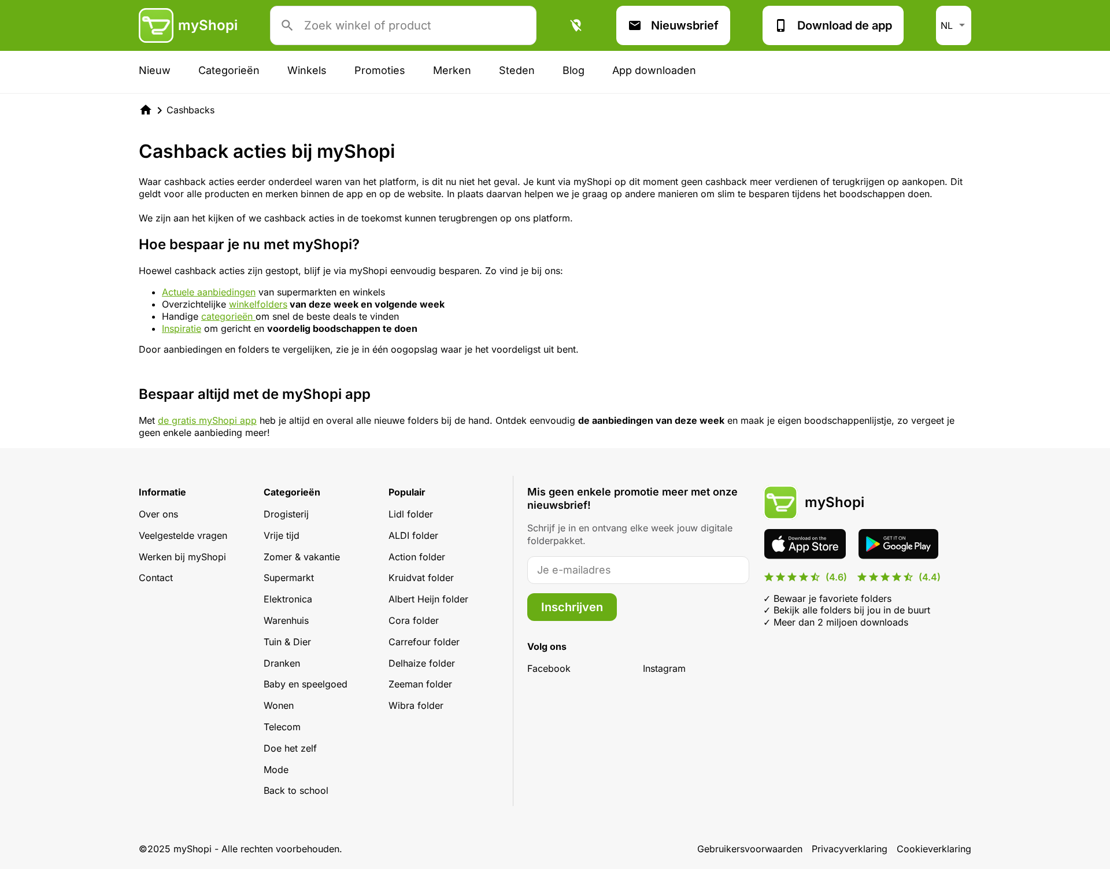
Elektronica (288, 599)
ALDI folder (413, 535)
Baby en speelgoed (305, 684)
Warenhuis (286, 620)
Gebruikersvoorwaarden (749, 849)
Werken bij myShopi (182, 557)
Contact (156, 577)
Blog (573, 70)
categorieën (228, 316)
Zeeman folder (420, 684)
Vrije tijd (281, 535)
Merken (452, 70)
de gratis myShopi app (207, 420)
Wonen (279, 705)
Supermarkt (289, 577)
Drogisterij (286, 514)
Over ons (158, 514)
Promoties (379, 70)
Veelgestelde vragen (183, 535)
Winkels (307, 70)
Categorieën (229, 70)
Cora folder (413, 620)
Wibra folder (415, 705)
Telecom (282, 727)
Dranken (282, 663)
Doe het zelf (290, 748)
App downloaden (654, 70)
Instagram (664, 668)
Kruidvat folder (421, 577)
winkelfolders (258, 304)
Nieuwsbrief (685, 25)
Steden (517, 70)
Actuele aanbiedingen (209, 292)
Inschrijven (572, 607)
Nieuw (155, 70)
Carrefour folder (424, 642)
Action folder (416, 557)
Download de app (844, 25)
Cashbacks (190, 110)
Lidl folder (410, 514)
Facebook (549, 668)
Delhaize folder (421, 663)
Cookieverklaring (934, 849)
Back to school (296, 790)
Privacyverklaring (849, 849)
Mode (276, 769)
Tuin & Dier (287, 642)
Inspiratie (181, 328)
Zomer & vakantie (302, 557)
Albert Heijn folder (428, 599)
